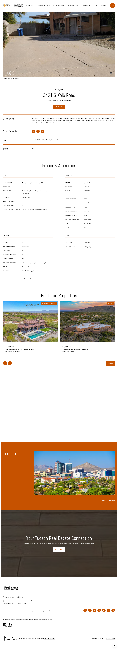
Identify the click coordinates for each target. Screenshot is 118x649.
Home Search (43, 5)
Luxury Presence (49, 638)
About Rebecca (15, 611)
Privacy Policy (110, 638)
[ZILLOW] (108, 610)
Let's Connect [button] (59, 549)
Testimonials (59, 611)
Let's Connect (71, 611)
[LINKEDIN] (94, 610)
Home (4, 611)
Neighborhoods (73, 5)
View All (110, 363)
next (14, 73)
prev (9, 73)
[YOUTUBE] (104, 610)
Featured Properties (30, 611)
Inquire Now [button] (59, 106)
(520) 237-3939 (100, 5)
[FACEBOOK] (85, 610)
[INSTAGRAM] (90, 610)
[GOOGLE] (113, 610)
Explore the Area (108, 500)
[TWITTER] (99, 610)
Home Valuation (58, 5)
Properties (29, 5)
